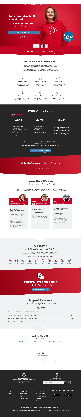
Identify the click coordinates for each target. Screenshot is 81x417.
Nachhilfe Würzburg (53, 341)
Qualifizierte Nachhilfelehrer (25, 395)
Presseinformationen (24, 398)
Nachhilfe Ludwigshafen (20, 360)
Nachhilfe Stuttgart (53, 360)
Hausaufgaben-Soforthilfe (41, 396)
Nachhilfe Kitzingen (36, 341)
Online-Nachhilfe (39, 395)
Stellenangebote (11, 395)
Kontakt (53, 407)
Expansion (10, 393)
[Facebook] (53, 391)
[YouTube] (60, 391)
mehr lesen (14, 226)
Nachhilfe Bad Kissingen (20, 341)
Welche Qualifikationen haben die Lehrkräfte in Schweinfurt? (23, 318)
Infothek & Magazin (21, 405)
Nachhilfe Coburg (53, 343)
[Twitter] (56, 391)
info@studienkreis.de (66, 410)
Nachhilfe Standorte (40, 391)
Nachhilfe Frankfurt (36, 358)
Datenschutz (59, 405)
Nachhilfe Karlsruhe (19, 363)
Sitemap (48, 407)
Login (57, 407)
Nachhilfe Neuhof (53, 345)
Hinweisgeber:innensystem (39, 407)
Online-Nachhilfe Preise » (42, 141)
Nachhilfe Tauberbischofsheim (38, 345)
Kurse (37, 400)
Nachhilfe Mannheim (53, 358)
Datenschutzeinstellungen (26, 407)
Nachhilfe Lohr (18, 343)
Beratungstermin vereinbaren (40, 289)
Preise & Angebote (23, 391)
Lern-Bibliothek (39, 398)
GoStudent (36, 405)
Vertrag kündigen (23, 393)
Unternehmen (29, 405)
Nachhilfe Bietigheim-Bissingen (38, 360)
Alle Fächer (22, 396)
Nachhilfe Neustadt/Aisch (20, 345)
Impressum (53, 405)
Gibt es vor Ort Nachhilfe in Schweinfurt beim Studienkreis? (23, 312)
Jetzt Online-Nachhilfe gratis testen (24, 33)
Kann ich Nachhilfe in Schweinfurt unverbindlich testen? (22, 315)
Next (42, 232)
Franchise (10, 391)
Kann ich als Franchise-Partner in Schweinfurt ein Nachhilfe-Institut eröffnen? (27, 321)
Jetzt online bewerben (23, 382)
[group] (18, 211)
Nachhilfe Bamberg (36, 343)
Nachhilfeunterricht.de (44, 405)
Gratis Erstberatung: (41, 152)
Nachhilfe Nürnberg (19, 358)
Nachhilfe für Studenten (41, 393)
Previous (38, 232)
